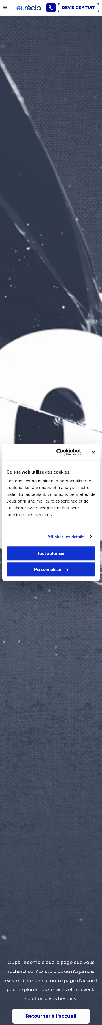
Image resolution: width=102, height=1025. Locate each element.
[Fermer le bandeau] (93, 452)
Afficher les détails (66, 536)
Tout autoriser (51, 553)
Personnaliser (47, 569)
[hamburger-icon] (6, 7)
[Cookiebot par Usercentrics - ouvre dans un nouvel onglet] (60, 452)
